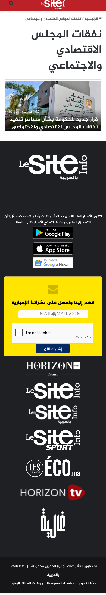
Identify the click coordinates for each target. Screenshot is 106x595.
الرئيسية (92, 19)
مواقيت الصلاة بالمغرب (26, 584)
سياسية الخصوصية (61, 584)
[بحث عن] (11, 7)
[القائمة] (95, 7)
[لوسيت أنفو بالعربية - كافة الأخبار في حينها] (53, 4)
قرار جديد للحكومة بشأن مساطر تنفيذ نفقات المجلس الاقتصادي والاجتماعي (54, 123)
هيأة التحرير (88, 584)
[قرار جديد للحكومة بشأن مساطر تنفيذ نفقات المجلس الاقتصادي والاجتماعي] (53, 104)
